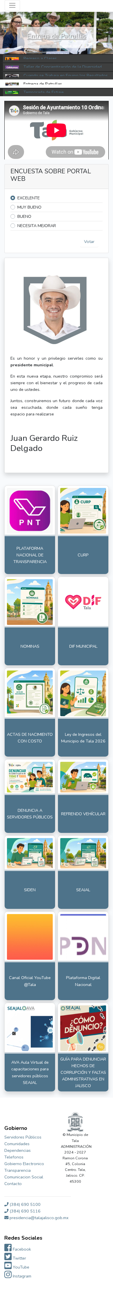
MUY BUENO (29, 207)
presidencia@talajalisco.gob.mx (38, 1218)
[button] (35, 46)
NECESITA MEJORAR (36, 226)
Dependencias (17, 1150)
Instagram (21, 1276)
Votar (89, 241)
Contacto (13, 1183)
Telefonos (13, 1157)
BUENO (24, 216)
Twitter (19, 1258)
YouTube (20, 1267)
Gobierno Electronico (24, 1164)
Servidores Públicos (22, 1137)
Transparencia (17, 1170)
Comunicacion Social (23, 1177)
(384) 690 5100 (24, 1204)
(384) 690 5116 (24, 1211)
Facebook (21, 1249)
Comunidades (17, 1144)
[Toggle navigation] (12, 5)
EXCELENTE (28, 198)
